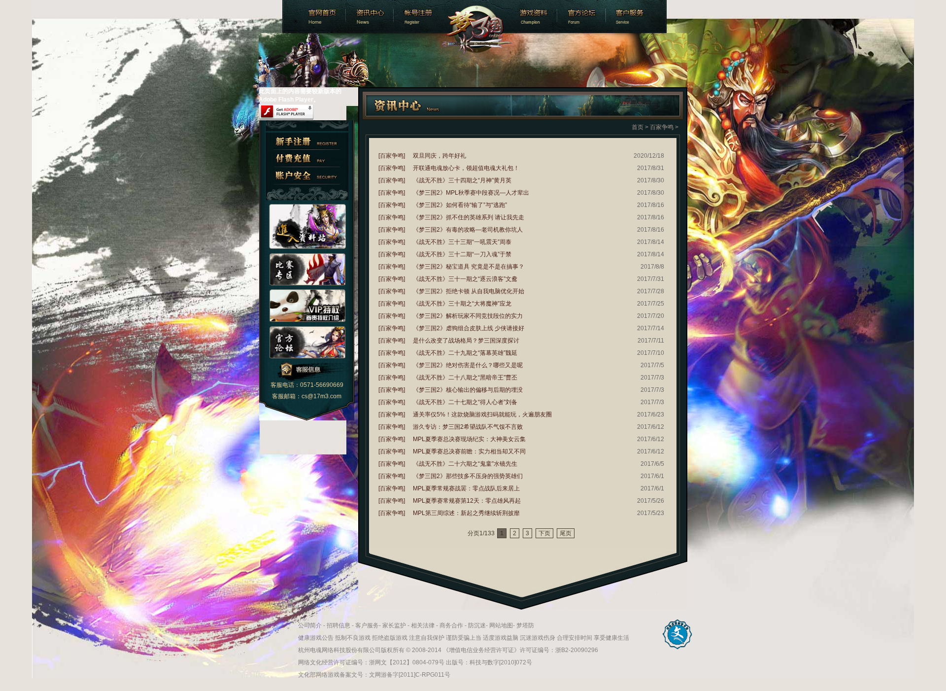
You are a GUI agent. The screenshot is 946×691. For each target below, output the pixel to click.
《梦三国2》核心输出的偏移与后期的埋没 (468, 389)
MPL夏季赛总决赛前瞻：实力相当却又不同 (469, 451)
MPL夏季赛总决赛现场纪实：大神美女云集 (469, 439)
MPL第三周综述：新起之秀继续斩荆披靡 (466, 513)
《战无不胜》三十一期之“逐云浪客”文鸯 (465, 279)
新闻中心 (368, 16)
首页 (637, 127)
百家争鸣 (662, 127)
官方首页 (313, 16)
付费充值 (307, 158)
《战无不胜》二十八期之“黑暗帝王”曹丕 (465, 377)
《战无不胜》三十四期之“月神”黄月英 (462, 180)
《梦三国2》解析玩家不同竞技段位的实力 (468, 315)
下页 (544, 533)
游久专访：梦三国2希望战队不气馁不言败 (468, 426)
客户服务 (637, 16)
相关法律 (423, 625)
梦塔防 (525, 625)
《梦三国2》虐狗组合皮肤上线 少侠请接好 (468, 328)
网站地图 (501, 625)
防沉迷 (477, 625)
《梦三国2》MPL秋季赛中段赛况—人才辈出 (471, 192)
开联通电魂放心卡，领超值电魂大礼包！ (466, 168)
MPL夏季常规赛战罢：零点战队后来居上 (466, 488)
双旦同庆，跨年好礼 (439, 155)
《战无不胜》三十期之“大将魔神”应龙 (462, 303)
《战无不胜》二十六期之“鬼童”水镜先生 (465, 463)
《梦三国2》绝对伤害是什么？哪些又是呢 (468, 365)
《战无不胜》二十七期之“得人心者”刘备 (465, 402)
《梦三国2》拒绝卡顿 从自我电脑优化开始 (468, 291)
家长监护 (394, 625)
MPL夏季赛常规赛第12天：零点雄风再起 (467, 500)
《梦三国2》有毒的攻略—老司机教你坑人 (468, 229)
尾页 (566, 533)
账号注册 (417, 16)
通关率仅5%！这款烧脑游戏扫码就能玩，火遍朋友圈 (482, 414)
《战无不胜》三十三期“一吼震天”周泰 (462, 242)
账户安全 (307, 175)
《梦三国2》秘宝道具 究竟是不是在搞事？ (468, 266)
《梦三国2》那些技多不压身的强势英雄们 (468, 476)
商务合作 (451, 625)
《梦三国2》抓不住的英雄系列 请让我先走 (468, 217)
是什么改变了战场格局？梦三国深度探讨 (466, 340)
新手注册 (307, 141)
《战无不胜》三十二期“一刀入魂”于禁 (462, 254)
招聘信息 (338, 625)
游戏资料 (533, 16)
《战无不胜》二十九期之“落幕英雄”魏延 (465, 352)
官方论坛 (583, 16)
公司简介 (310, 625)
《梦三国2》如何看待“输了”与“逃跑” (460, 205)
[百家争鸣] (391, 155)
